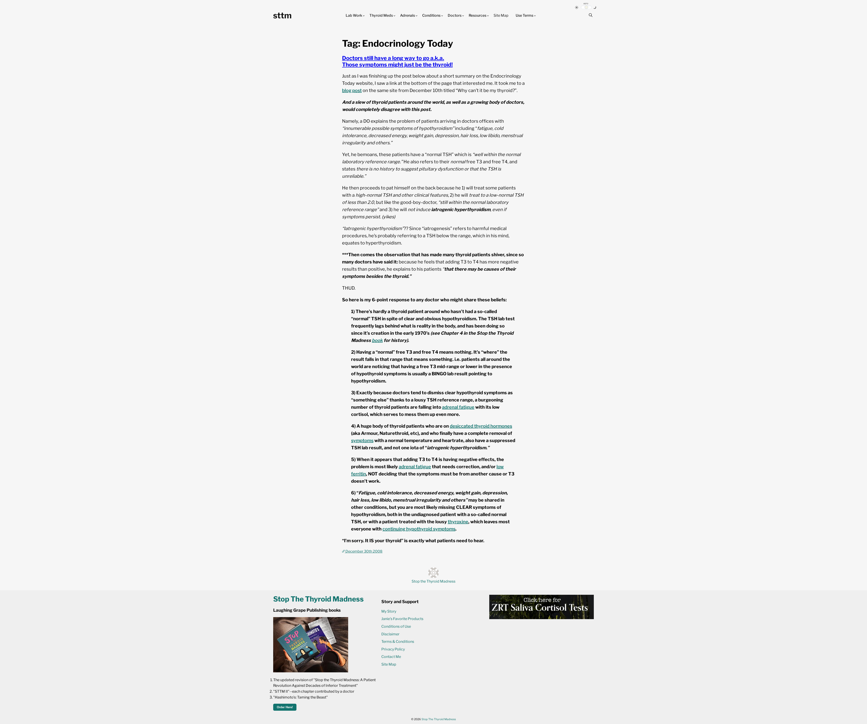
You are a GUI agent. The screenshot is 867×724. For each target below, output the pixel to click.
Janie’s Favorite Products (402, 619)
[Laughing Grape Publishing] (310, 671)
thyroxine (458, 521)
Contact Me (391, 657)
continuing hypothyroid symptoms (418, 529)
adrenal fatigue (458, 407)
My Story (388, 611)
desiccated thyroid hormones (481, 426)
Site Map (501, 15)
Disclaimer (390, 634)
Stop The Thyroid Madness (439, 719)
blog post (352, 90)
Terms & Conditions (397, 641)
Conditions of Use (396, 626)
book (377, 340)
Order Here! (285, 707)
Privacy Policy (393, 649)
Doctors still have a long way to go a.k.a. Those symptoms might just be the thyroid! (397, 61)
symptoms (362, 440)
